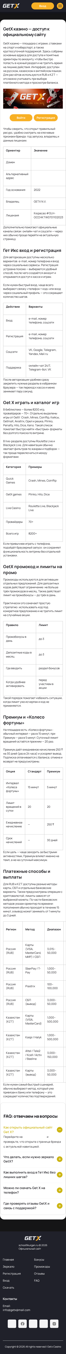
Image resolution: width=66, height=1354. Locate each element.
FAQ (37, 1280)
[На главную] (33, 1238)
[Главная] (11, 5)
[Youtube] (33, 1324)
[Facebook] (22, 1324)
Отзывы (39, 1273)
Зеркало (8, 1266)
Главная (8, 1259)
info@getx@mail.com (16, 1310)
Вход (6, 1280)
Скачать (8, 1287)
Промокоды (42, 1266)
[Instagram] (54, 1324)
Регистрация (12, 1273)
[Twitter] (43, 1324)
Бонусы (39, 1259)
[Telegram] (12, 1324)
